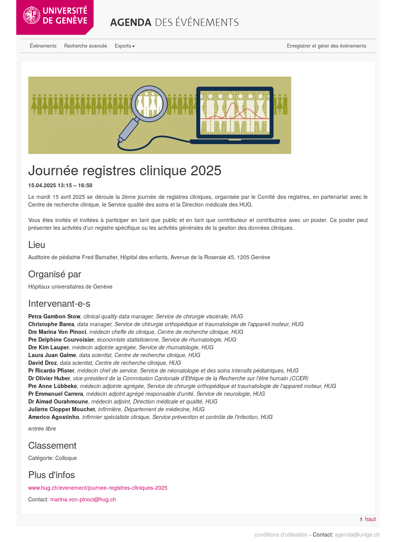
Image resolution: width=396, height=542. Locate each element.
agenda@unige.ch (357, 534)
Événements (43, 45)
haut (370, 519)
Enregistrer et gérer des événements (326, 45)
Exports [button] (123, 45)
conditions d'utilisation (281, 534)
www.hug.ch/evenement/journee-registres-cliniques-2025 (97, 487)
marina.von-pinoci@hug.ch (83, 499)
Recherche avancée (85, 45)
